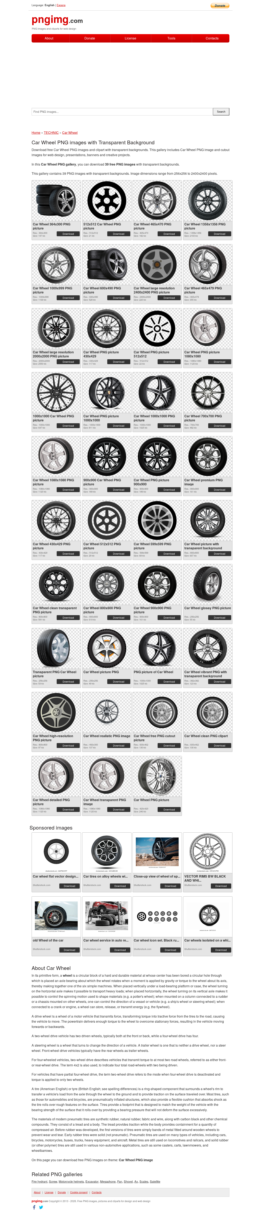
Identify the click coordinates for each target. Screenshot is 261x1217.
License (130, 38)
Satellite (155, 1181)
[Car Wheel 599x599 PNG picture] (157, 520)
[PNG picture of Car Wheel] (157, 648)
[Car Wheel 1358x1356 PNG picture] (207, 200)
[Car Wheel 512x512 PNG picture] (106, 520)
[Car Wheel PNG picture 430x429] (106, 328)
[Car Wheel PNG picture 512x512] (157, 328)
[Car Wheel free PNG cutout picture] (157, 712)
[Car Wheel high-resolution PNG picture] (56, 712)
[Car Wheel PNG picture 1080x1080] (207, 328)
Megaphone (108, 1181)
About (49, 38)
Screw (53, 1181)
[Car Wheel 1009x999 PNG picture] (56, 264)
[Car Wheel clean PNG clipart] (207, 712)
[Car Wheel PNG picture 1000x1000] (106, 392)
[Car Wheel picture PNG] (106, 648)
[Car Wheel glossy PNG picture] (207, 584)
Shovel (128, 1181)
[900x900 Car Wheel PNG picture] (106, 456)
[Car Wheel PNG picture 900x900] (157, 456)
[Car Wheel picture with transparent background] (207, 520)
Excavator (91, 1181)
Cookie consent (78, 1192)
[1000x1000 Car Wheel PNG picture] (56, 392)
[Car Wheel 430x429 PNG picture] (56, 520)
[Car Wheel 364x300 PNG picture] (56, 200)
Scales (143, 1181)
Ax (136, 1181)
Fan (119, 1181)
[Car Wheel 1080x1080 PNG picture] (56, 456)
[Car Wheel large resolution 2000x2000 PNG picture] (56, 328)
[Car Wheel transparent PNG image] (106, 776)
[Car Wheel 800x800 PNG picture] (106, 584)
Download (68, 233)
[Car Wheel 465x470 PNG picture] (157, 200)
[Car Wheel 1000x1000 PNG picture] (157, 392)
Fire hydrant (39, 1181)
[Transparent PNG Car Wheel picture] (56, 648)
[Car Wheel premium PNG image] (207, 456)
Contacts (212, 38)
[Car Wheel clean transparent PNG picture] (56, 584)
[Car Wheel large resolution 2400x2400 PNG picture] (157, 264)
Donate (89, 38)
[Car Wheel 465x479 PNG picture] (207, 264)
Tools (171, 38)
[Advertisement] (130, 73)
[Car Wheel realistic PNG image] (106, 712)
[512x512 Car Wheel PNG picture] (106, 200)
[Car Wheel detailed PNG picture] (56, 776)
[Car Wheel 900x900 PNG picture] (157, 584)
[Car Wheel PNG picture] (157, 776)
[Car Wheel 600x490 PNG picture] (106, 264)
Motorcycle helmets (71, 1181)
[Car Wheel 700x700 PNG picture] (207, 392)
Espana (61, 5)
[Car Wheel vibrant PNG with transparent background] (207, 648)
